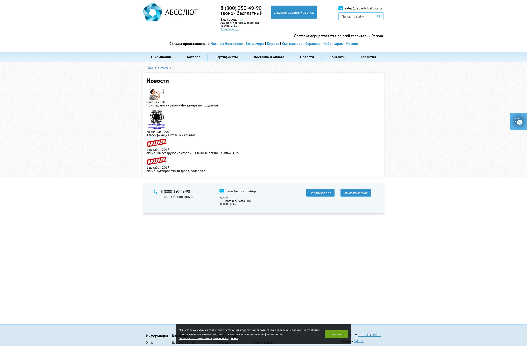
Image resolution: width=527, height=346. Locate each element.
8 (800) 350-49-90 (241, 8)
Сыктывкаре (292, 43)
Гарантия (368, 57)
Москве (352, 43)
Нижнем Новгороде (226, 43)
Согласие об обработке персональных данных (208, 338)
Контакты (337, 57)
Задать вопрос (320, 193)
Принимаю (336, 334)
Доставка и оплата (269, 57)
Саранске (313, 43)
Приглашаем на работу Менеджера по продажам (182, 105)
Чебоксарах (333, 43)
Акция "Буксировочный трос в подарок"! (175, 171)
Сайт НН (359, 341)
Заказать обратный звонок (294, 12)
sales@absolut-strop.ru (363, 8)
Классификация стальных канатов (171, 135)
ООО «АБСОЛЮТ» (369, 335)
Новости (307, 57)
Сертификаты (227, 57)
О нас (149, 342)
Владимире (255, 43)
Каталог (193, 57)
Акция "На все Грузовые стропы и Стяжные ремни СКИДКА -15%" (193, 153)
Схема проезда (230, 29)
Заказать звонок (356, 193)
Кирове (273, 43)
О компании (161, 57)
